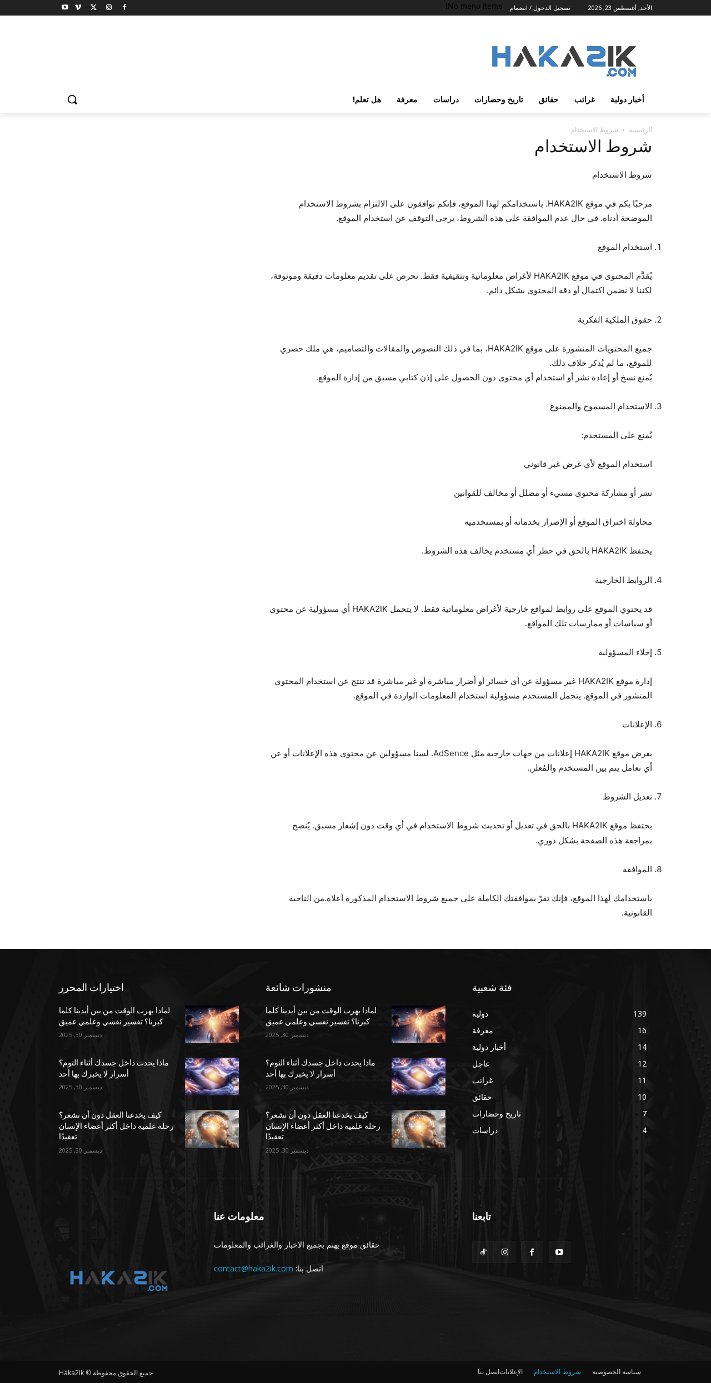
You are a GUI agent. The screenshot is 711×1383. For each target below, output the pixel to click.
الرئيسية (640, 129)
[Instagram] (108, 8)
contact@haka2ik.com (253, 1268)
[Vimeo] (78, 8)
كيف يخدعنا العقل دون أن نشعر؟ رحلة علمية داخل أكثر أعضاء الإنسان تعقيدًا (116, 1125)
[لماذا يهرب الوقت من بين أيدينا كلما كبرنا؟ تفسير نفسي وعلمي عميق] (212, 1024)
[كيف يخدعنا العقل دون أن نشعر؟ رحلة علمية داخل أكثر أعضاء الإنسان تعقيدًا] (212, 1129)
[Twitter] (93, 8)
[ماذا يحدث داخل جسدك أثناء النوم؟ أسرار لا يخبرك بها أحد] (212, 1076)
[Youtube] (65, 8)
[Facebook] (124, 8)
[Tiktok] (483, 1252)
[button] (72, 99)
